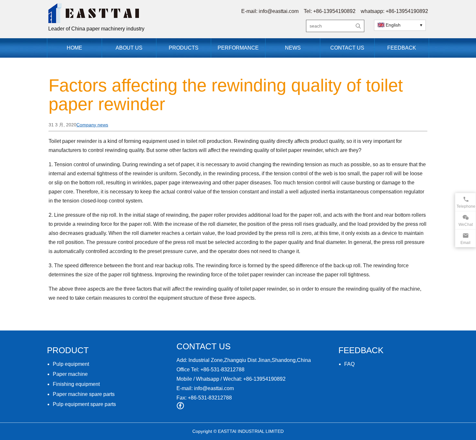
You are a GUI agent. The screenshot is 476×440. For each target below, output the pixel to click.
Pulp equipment (71, 364)
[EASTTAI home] (144, 13)
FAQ (349, 364)
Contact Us (347, 48)
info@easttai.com (279, 11)
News (293, 48)
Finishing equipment (76, 384)
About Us (129, 48)
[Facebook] (180, 406)
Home (74, 48)
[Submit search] (358, 26)
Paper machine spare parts (84, 394)
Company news (92, 124)
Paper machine (70, 374)
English (393, 25)
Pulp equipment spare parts (84, 404)
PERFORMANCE (238, 48)
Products (183, 48)
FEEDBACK (401, 48)
